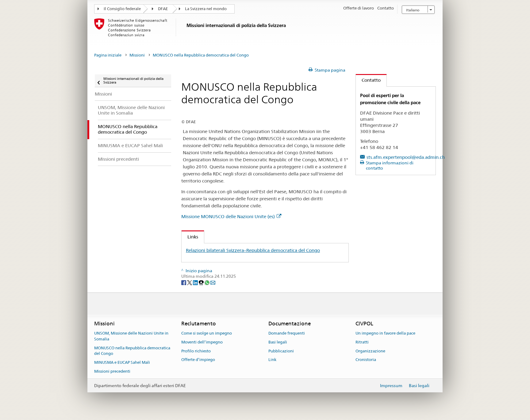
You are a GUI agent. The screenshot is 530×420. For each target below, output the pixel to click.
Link (272, 360)
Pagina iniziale (107, 55)
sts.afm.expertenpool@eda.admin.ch (406, 157)
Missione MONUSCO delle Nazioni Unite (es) (228, 216)
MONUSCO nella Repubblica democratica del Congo (132, 351)
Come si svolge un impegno (206, 333)
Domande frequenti (286, 333)
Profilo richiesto (196, 351)
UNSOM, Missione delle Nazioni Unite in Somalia (131, 336)
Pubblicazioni (281, 351)
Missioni (137, 55)
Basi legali (277, 342)
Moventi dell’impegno (202, 342)
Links (190, 237)
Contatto (368, 80)
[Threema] (202, 282)
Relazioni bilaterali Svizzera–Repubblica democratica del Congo (253, 250)
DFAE (163, 8)
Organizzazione (370, 351)
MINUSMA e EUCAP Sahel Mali (122, 362)
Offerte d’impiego (198, 360)
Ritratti (362, 342)
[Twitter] (190, 282)
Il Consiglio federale (122, 8)
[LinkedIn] (196, 282)
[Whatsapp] (207, 282)
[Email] (212, 282)
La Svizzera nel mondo (206, 8)
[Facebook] (184, 282)
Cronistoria (365, 360)
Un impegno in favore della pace (385, 333)
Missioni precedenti (112, 371)
